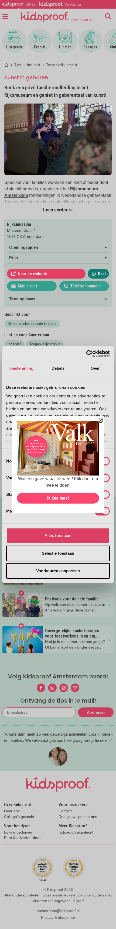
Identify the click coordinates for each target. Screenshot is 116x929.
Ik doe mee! (58, 498)
